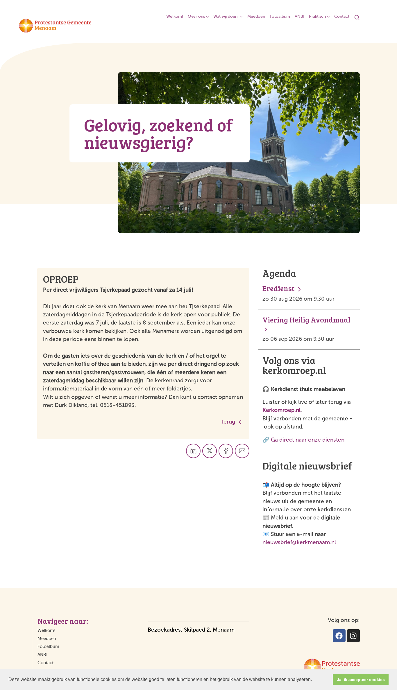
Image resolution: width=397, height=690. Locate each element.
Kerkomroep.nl (281, 410)
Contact (341, 17)
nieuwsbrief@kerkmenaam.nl (299, 542)
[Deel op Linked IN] (193, 451)
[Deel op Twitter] (209, 451)
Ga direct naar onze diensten (307, 440)
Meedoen (256, 17)
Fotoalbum (280, 17)
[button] (314, 680)
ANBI (299, 17)
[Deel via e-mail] (242, 451)
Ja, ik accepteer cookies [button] (361, 679)
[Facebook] (339, 635)
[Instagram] (353, 635)
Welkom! (174, 17)
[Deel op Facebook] (226, 451)
